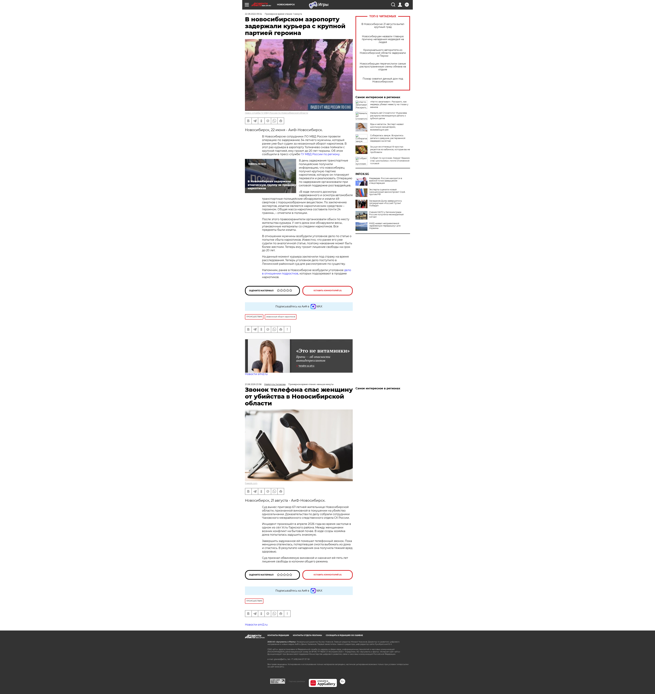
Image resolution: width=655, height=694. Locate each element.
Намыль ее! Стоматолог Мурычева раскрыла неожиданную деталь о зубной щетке (388, 116)
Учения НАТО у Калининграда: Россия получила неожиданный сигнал (386, 214)
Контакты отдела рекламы (307, 635)
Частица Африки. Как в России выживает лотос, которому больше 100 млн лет (389, 407)
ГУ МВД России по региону (320, 154)
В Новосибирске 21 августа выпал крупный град (382, 26)
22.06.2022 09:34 (253, 14)
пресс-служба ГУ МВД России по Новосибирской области (276, 113)
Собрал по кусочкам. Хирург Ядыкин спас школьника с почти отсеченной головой (390, 161)
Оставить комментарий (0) (328, 290)
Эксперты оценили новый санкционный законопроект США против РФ (387, 192)
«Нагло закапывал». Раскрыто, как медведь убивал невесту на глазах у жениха (389, 104)
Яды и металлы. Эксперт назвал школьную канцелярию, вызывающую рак (387, 127)
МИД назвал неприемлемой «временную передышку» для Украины (385, 225)
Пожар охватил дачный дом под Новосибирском (383, 80)
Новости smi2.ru (256, 374)
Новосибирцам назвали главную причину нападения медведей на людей (383, 39)
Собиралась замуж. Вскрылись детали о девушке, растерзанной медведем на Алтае (387, 138)
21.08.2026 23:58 (253, 384)
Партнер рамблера (297, 681)
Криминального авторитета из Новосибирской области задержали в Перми (383, 53)
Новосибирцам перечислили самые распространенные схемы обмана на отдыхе (383, 66)
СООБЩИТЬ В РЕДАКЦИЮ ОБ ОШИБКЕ (344, 635)
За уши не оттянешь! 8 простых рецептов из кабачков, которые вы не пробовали (390, 149)
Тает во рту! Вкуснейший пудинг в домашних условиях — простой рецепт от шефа (388, 396)
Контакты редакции (278, 635)
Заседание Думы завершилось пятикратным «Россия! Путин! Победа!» (385, 203)
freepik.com (251, 483)
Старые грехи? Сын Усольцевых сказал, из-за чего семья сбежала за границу (389, 418)
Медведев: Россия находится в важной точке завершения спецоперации (385, 180)
